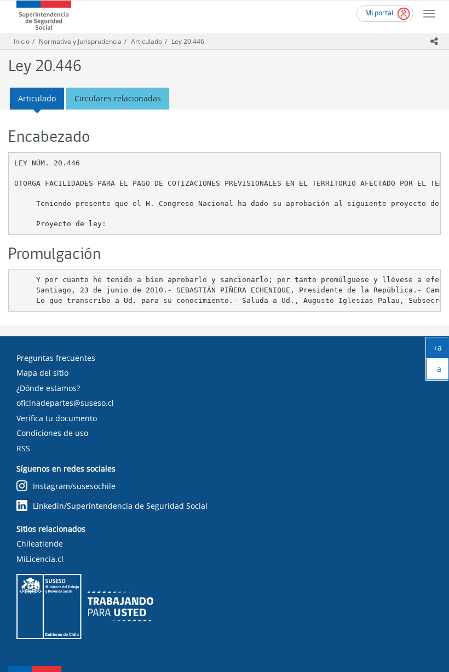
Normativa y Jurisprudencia (80, 41)
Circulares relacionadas (117, 98)
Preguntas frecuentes (55, 358)
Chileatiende (39, 543)
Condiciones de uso (52, 433)
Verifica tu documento (56, 418)
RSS (23, 448)
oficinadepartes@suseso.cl (65, 403)
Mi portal (379, 13)
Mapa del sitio (42, 372)
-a (441, 371)
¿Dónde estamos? (48, 388)
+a (441, 350)
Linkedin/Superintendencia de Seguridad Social (120, 506)
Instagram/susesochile (74, 486)
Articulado (146, 41)
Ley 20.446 (187, 41)
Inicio (22, 41)
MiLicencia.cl (40, 559)
